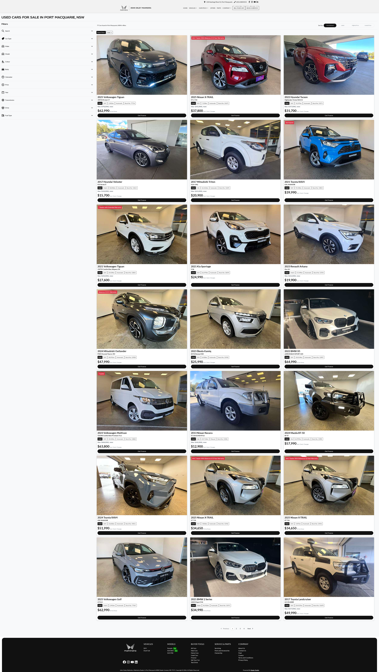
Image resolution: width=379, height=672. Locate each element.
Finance (193, 658)
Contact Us (242, 651)
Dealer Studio (255, 670)
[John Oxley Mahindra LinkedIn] (257, 2)
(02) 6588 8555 (241, 2)
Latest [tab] (342, 25)
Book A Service (252, 8)
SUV (145, 648)
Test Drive (194, 662)
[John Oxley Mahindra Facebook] (249, 2)
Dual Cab (147, 651)
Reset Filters (101, 32)
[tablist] (349, 25)
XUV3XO (170, 651)
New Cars (194, 651)
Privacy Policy (243, 660)
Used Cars (194, 655)
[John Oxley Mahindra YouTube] (255, 2)
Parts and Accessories (222, 651)
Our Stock (203, 8)
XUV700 (170, 653)
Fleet (240, 653)
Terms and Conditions (245, 658)
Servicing (218, 648)
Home (185, 8)
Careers (241, 655)
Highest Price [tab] (355, 25)
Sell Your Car (195, 660)
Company (226, 8)
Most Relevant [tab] (330, 25)
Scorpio (169, 648)
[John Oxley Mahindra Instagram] (252, 2)
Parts (219, 8)
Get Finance (142, 115)
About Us (241, 648)
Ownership (218, 653)
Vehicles (192, 8)
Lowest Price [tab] (368, 25)
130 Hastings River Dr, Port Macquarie (219, 2)
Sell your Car (239, 8)
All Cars (193, 648)
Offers (212, 8)
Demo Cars (195, 653)
